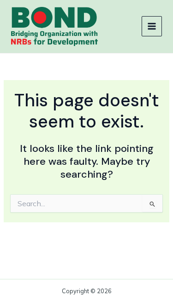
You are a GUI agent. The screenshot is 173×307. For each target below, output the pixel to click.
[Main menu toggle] (152, 26)
